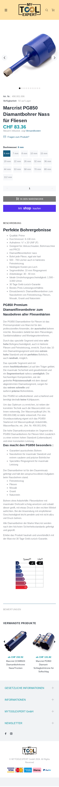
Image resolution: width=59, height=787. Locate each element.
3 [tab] (24, 88)
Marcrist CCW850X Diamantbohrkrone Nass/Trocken (15, 664)
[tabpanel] (29, 56)
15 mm (43, 153)
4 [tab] (26, 88)
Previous (5, 58)
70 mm (37, 169)
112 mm (8, 177)
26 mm (27, 161)
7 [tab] (33, 88)
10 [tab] (39, 88)
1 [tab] (19, 88)
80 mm (47, 169)
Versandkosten (33, 130)
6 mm (7, 153)
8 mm (24, 153)
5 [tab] (28, 88)
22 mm (17, 161)
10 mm (33, 153)
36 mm (47, 161)
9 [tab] (37, 88)
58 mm (27, 169)
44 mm (7, 169)
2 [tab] (22, 88)
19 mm (7, 161)
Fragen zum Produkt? (18, 137)
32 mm (37, 161)
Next (54, 58)
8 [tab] (35, 88)
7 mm (15, 153)
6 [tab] (30, 88)
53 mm (17, 169)
